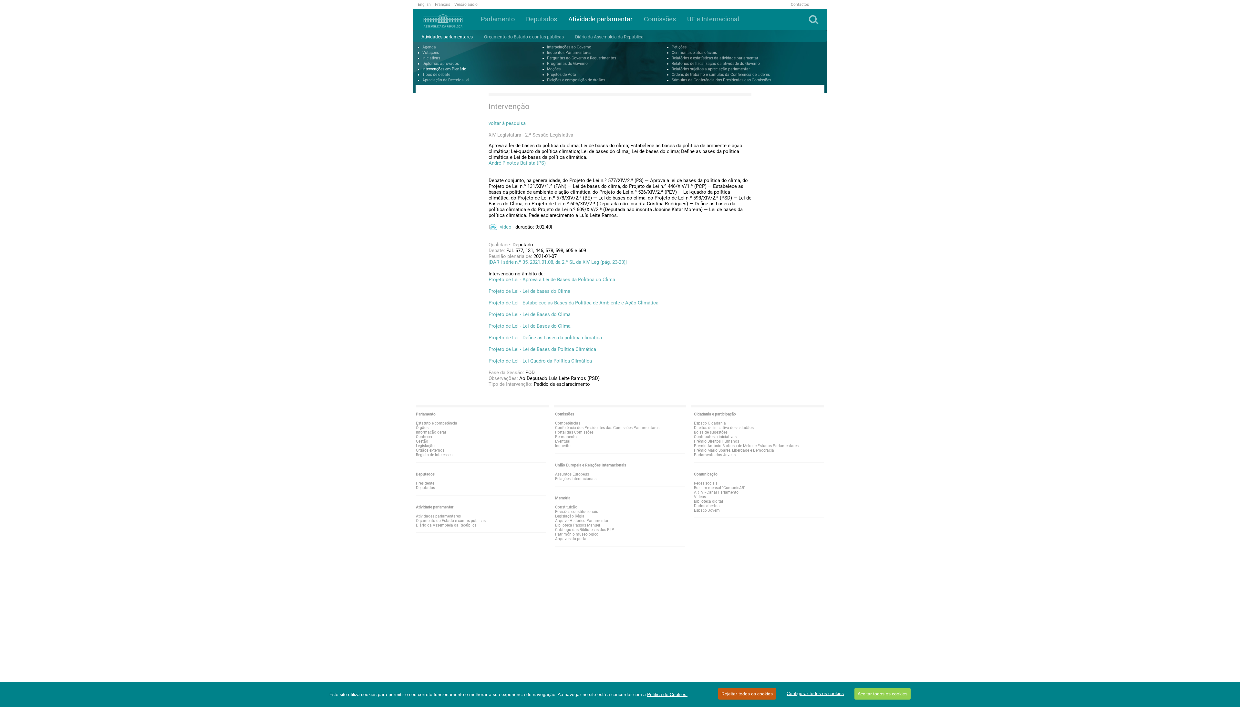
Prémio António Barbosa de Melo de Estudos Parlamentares (746, 446)
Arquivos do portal (571, 539)
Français (442, 4)
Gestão (422, 441)
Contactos (800, 4)
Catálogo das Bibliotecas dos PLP (584, 530)
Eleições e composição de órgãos (576, 80)
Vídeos (700, 497)
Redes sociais (706, 483)
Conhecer (424, 437)
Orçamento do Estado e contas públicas (451, 520)
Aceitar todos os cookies (882, 693)
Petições (679, 47)
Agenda (429, 47)
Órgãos (422, 427)
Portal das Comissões (574, 432)
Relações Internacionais (575, 478)
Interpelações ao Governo (569, 47)
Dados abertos (706, 506)
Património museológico (576, 534)
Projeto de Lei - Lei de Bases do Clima (530, 314)
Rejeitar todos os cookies (747, 693)
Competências (567, 423)
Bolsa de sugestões (711, 432)
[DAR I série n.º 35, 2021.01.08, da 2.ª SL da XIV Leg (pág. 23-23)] (558, 262)
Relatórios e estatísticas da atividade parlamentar (715, 58)
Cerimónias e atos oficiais (694, 52)
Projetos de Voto (561, 74)
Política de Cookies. (667, 694)
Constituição (566, 507)
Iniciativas (431, 58)
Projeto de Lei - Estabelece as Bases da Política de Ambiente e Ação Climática (573, 303)
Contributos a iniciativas (715, 437)
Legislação (425, 446)
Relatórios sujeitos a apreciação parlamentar (711, 69)
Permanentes (566, 437)
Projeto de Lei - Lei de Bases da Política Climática (542, 349)
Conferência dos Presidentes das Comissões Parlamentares (607, 427)
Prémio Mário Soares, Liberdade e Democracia (734, 450)
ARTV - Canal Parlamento (716, 492)
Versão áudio (466, 4)
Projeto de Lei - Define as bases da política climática (545, 338)
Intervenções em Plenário (444, 69)
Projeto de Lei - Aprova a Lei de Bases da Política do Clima (552, 279)
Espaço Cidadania (710, 423)
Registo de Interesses (434, 455)
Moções (554, 69)
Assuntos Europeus (572, 474)
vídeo (506, 227)
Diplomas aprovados (440, 63)
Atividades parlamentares (438, 516)
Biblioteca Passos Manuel (577, 525)
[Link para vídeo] (493, 227)
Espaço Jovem (707, 510)
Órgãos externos (430, 450)
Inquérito (563, 446)
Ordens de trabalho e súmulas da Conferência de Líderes (721, 74)
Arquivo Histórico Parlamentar (581, 520)
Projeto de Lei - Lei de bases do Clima (529, 291)
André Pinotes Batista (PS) (517, 163)
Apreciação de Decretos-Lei (445, 80)
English (424, 4)
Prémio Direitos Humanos (716, 441)
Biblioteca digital (708, 501)
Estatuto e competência (436, 423)
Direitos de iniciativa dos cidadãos (724, 427)
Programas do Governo (567, 63)
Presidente (425, 483)
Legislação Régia (569, 516)
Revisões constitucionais (576, 511)
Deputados (425, 488)
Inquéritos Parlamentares (569, 52)
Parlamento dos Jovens (715, 455)
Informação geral (431, 432)
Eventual (562, 441)
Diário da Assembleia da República (446, 525)
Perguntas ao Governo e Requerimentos (581, 58)
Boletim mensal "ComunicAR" (719, 488)
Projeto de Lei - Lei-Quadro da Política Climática (540, 361)
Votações (430, 52)
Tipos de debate (436, 74)
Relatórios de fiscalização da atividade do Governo (716, 63)
